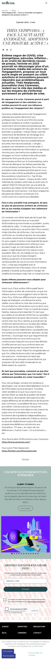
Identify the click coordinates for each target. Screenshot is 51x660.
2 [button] (14, 553)
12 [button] (38, 553)
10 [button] (33, 553)
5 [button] (21, 553)
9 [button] (30, 553)
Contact (37, 633)
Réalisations (39, 626)
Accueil (4, 10)
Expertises (22, 626)
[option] (25, 516)
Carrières (22, 633)
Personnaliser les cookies (35, 654)
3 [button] (16, 553)
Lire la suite (25, 508)
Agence (5, 626)
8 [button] (28, 553)
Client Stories (25, 484)
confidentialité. (37, 646)
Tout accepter (8, 656)
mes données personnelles (36, 601)
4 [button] (19, 553)
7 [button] (26, 553)
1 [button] (11, 553)
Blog (14, 10)
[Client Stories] (25, 534)
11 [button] (35, 553)
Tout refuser (8, 651)
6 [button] (23, 553)
